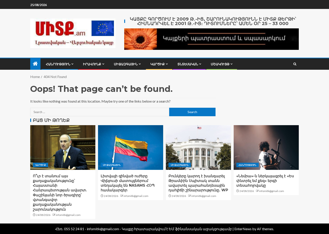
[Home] (35, 64)
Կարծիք (157, 64)
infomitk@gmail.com (68, 215)
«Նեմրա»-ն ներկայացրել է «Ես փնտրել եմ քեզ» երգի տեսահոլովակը (265, 181)
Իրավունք (92, 64)
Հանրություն (58, 64)
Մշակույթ (220, 64)
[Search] (295, 64)
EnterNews (243, 229)
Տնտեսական (187, 64)
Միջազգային (126, 64)
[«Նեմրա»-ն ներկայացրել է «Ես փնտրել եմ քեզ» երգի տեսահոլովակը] (266, 147)
